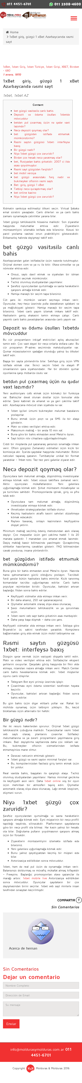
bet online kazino (25, 192)
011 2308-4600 (67, 4)
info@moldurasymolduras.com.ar (37, 1049)
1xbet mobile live (35, 878)
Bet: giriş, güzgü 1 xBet (29, 184)
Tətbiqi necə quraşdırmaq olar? (33, 188)
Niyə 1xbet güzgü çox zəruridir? (34, 153)
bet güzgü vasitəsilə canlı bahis (33, 110)
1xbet (7, 95)
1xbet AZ (21, 95)
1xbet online (52, 781)
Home (14, 32)
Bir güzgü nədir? (24, 149)
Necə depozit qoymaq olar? (31, 130)
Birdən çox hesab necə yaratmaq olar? (38, 157)
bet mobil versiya (25, 173)
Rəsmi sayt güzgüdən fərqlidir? (33, 169)
